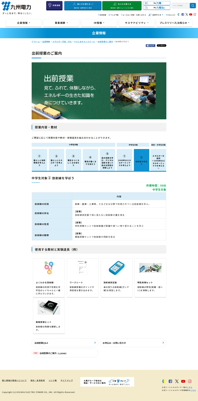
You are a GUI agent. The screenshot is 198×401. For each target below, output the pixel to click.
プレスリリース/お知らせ (173, 22)
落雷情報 (103, 15)
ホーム (37, 41)
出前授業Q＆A (41, 342)
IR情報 (98, 22)
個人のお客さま (83, 6)
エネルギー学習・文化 (62, 41)
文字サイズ (156, 15)
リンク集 (53, 380)
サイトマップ (67, 380)
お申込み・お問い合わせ (114, 342)
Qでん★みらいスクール (84, 41)
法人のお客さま (122, 6)
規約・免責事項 (37, 380)
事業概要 (60, 22)
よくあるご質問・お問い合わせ (134, 15)
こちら (189, 387)
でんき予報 (114, 15)
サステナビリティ (135, 22)
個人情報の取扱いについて (14, 380)
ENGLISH (171, 15)
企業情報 (22, 22)
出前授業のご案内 (105, 41)
